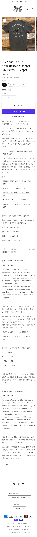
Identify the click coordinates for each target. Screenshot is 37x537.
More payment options (18, 116)
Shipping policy (25, 529)
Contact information (15, 532)
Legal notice (26, 532)
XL (25, 85)
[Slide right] (23, 55)
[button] (4, 9)
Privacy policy (27, 526)
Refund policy (16, 526)
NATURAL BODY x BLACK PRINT (15, 200)
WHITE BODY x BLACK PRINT (14, 188)
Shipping (4, 77)
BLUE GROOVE (17, 523)
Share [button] (6, 464)
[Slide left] (14, 55)
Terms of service (14, 529)
